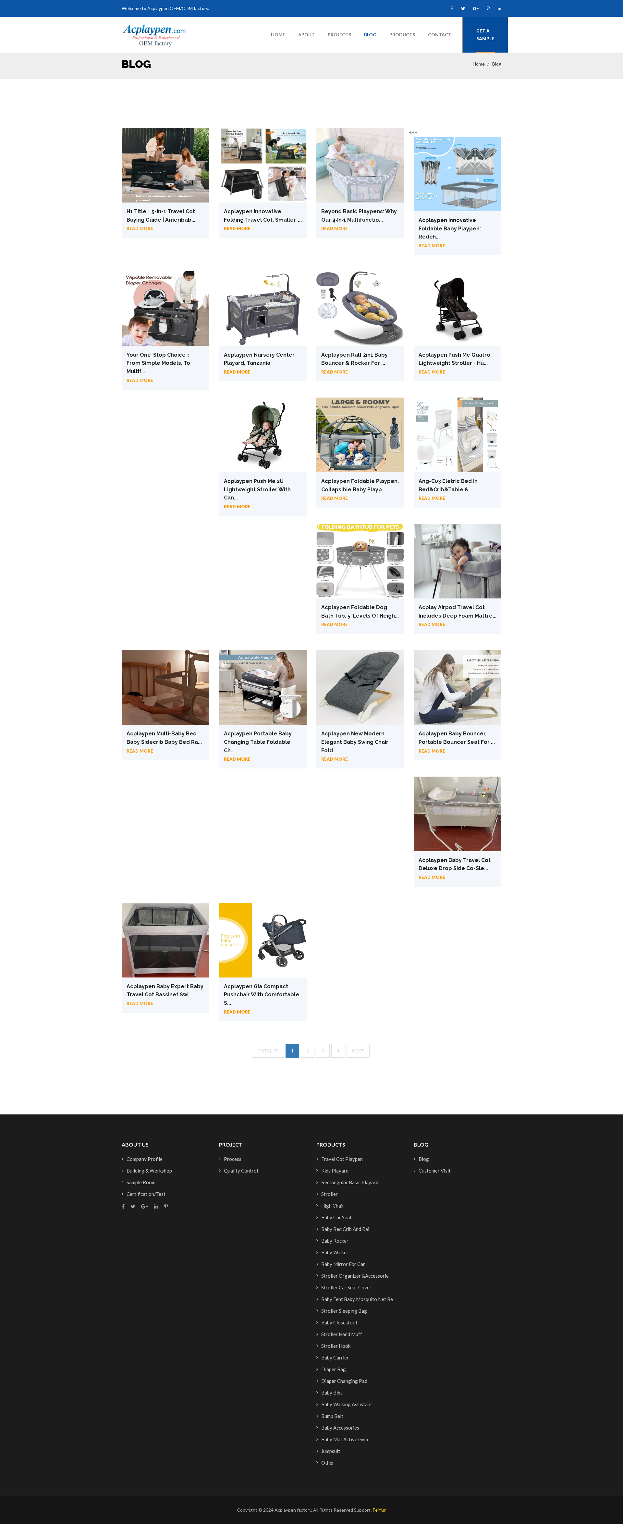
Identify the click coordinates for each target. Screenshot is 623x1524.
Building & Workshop (149, 1171)
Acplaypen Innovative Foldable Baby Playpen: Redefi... (450, 228)
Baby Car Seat (336, 1217)
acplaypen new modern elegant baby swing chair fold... (354, 742)
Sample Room (141, 1182)
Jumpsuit (330, 1451)
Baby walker (334, 1252)
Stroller (329, 1194)
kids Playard (334, 1171)
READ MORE (140, 228)
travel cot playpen (342, 1159)
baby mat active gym (344, 1439)
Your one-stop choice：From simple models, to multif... (159, 363)
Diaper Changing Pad (344, 1381)
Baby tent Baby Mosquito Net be (357, 1299)
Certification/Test (146, 1194)
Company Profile (145, 1159)
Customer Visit (435, 1171)
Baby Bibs (332, 1392)
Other (327, 1463)
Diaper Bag (333, 1369)
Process (232, 1159)
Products (402, 34)
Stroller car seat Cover (346, 1287)
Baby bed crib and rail (346, 1229)
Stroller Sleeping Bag (344, 1311)
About (306, 34)
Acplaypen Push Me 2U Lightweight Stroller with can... (257, 489)
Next (358, 1050)
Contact (439, 34)
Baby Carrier (335, 1357)
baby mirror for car (343, 1264)
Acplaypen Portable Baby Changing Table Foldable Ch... (258, 742)
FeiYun (379, 1510)
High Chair (332, 1206)
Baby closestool (339, 1322)
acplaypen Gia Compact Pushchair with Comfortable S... (261, 994)
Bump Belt (332, 1416)
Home (278, 34)
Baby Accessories (340, 1428)
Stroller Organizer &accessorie (355, 1276)
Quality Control (241, 1171)
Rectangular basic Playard (349, 1182)
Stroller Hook (335, 1346)
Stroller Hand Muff (341, 1334)
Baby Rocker (334, 1241)
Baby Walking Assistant (346, 1404)
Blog (370, 34)
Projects (339, 34)
